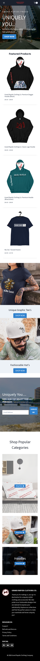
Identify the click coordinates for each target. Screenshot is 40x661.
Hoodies (20, 558)
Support (5, 626)
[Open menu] (4, 2)
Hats (20, 527)
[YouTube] (7, 645)
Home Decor (20, 481)
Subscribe (34, 410)
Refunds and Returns (9, 629)
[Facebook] (3, 645)
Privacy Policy (6, 632)
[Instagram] (11, 645)
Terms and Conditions (9, 636)
